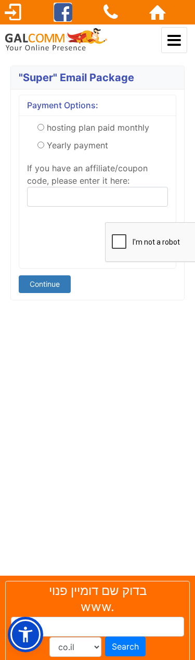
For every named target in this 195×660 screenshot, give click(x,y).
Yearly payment (77, 145)
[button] (25, 634)
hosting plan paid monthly (98, 127)
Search (125, 646)
